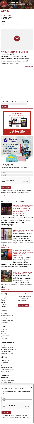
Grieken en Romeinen (7, 360)
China (2, 337)
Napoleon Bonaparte (7, 320)
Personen (4, 310)
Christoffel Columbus (7, 315)
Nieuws (3, 301)
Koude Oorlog (5, 371)
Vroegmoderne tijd (6, 367)
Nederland (4, 329)
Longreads (4, 304)
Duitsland (3, 333)
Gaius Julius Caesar (6, 317)
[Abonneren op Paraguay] (17, 97)
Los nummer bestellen (7, 380)
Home (3, 15)
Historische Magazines (5, 376)
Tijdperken (4, 357)
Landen (9, 15)
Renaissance (4, 366)
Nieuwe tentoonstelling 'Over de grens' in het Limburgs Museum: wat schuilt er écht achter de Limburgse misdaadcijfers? (23, 209)
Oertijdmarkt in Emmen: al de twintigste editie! (22, 273)
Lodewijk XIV (4, 322)
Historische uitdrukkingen (8, 349)
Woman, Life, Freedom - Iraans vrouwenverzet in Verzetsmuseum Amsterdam (23, 253)
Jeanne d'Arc (4, 319)
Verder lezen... (6, 227)
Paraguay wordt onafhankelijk (14, 52)
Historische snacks (7, 343)
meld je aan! (23, 305)
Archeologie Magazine (7, 382)
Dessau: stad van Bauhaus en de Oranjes (23, 231)
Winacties (3, 306)
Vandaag (4, 294)
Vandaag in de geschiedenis (5, 298)
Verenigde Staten (6, 335)
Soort (3, 22)
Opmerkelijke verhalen (7, 353)
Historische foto (5, 346)
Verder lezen (29, 66)
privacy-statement (6, 195)
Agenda (3, 302)
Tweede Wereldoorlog (7, 369)
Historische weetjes (6, 351)
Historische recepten (7, 348)
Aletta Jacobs (4, 313)
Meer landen (4, 339)
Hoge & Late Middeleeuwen (5, 363)
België (2, 331)
